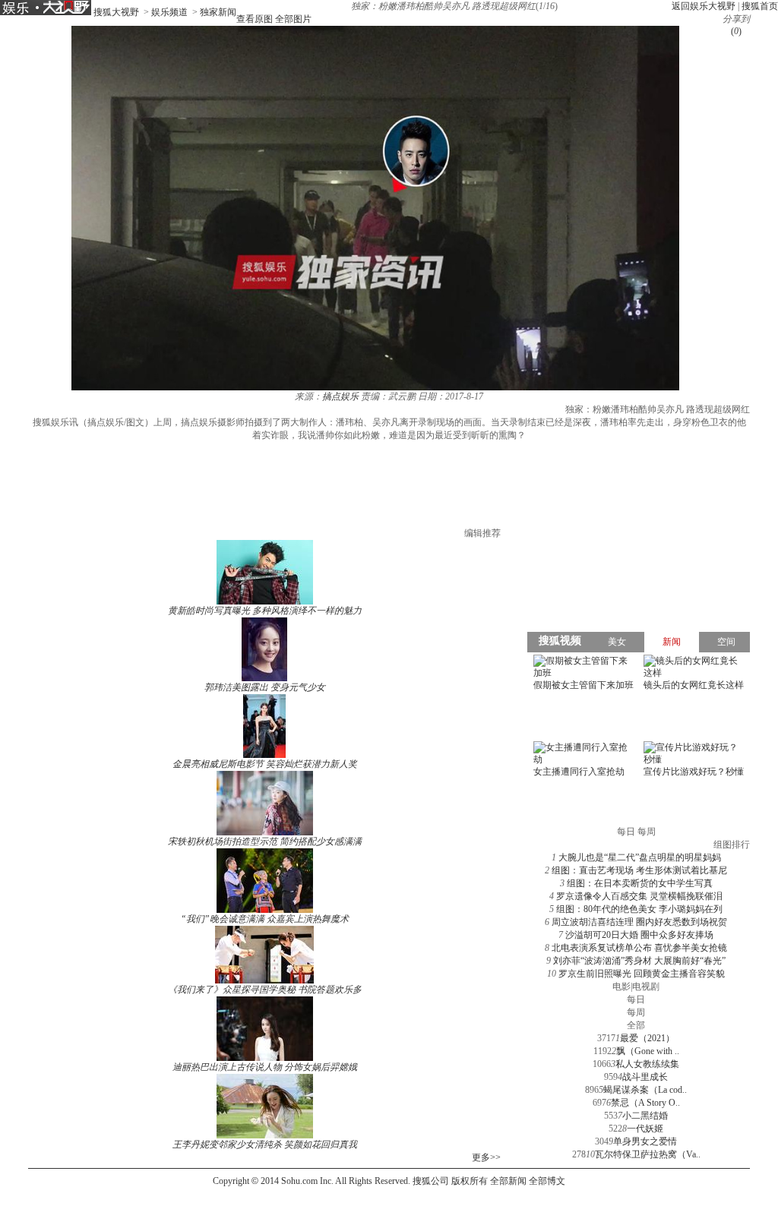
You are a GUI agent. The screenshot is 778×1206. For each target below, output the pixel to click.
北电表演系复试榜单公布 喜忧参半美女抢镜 (639, 947)
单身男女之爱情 (645, 1141)
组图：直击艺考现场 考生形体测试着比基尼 (639, 870)
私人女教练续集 (647, 1064)
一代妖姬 (645, 1128)
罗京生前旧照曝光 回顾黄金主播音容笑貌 (641, 973)
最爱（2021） (647, 1038)
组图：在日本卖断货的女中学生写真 (640, 883)
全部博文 (547, 1181)
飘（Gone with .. (647, 1051)
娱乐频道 (169, 12)
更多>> (486, 1157)
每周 (636, 1012)
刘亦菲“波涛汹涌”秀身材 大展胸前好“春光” (639, 960)
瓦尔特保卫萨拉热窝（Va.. (648, 1154)
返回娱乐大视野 (703, 6)
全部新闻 (508, 1181)
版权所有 (469, 1181)
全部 (636, 1025)
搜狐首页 (760, 6)
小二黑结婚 (645, 1115)
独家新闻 (218, 12)
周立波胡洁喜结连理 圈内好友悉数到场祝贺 (639, 922)
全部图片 (293, 19)
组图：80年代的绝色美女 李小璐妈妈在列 (639, 909)
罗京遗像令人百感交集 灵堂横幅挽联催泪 (639, 896)
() (736, 31)
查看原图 (254, 19)
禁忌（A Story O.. (645, 1102)
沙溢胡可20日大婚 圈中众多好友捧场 (639, 935)
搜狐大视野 (116, 12)
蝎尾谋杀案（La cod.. (645, 1089)
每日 (636, 999)
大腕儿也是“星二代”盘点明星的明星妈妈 (639, 857)
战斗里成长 (645, 1077)
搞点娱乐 (340, 396)
